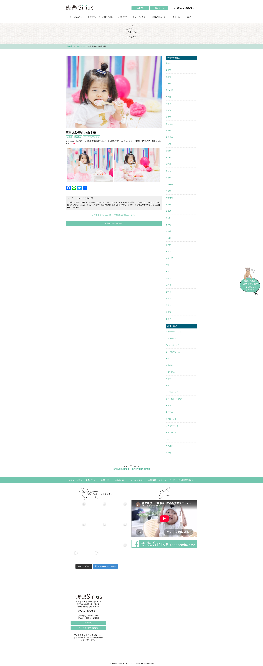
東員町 (168, 211)
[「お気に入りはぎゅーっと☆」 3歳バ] (76, 532)
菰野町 (168, 157)
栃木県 (168, 70)
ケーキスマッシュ (91, 137)
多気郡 (168, 110)
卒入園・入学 (171, 419)
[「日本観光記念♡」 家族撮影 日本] (117, 512)
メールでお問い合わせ (88, 628)
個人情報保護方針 (186, 480)
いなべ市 (169, 184)
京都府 (168, 63)
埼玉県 (168, 117)
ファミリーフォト (173, 426)
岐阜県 (168, 178)
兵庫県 (168, 84)
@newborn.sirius (141, 468)
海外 (167, 272)
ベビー (168, 379)
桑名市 (168, 171)
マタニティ (170, 446)
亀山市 (168, 251)
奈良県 (168, 218)
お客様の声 (122, 17)
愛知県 (168, 151)
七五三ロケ (170, 412)
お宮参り (169, 365)
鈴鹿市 (78, 137)
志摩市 (168, 298)
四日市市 (169, 124)
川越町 (168, 238)
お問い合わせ (159, 8)
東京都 (168, 77)
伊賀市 (168, 305)
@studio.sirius (121, 468)
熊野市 (168, 319)
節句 (167, 385)
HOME (69, 46)
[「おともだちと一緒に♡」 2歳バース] (96, 532)
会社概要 (152, 480)
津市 (167, 265)
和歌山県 (169, 90)
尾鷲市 (168, 104)
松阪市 (168, 278)
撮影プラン (92, 17)
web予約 (140, 8)
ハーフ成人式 (171, 338)
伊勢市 (168, 292)
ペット (168, 439)
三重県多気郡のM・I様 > (124, 215)
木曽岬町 (169, 198)
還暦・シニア (171, 432)
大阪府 (168, 164)
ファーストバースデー (175, 399)
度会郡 (168, 97)
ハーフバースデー (173, 392)
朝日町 (168, 225)
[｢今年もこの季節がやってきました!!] (96, 553)
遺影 (167, 359)
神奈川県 (169, 258)
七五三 (168, 406)
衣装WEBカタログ (159, 17)
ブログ (188, 17)
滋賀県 (168, 204)
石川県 (168, 245)
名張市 (168, 312)
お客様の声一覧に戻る (114, 223)
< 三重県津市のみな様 (101, 215)
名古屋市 (169, 137)
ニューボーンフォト (174, 332)
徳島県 (168, 231)
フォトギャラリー (140, 17)
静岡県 (168, 191)
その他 (168, 285)
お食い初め (170, 372)
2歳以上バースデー (173, 345)
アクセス (176, 17)
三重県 (69, 137)
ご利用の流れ (107, 17)
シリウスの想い (76, 17)
